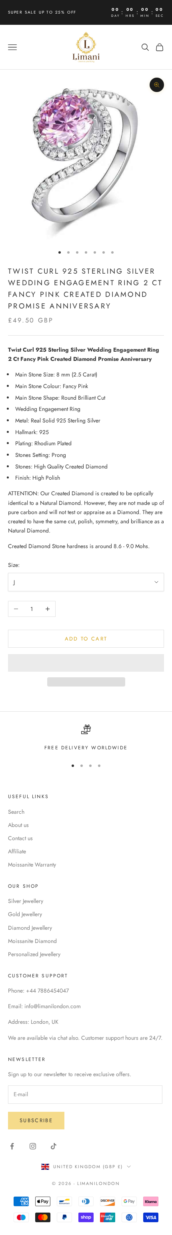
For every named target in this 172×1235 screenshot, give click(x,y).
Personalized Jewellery (34, 954)
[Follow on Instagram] (33, 1146)
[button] (86, 663)
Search (16, 812)
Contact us (20, 838)
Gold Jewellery (25, 914)
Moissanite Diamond (32, 941)
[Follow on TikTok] (54, 1146)
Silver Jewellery (25, 901)
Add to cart (86, 639)
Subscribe (36, 1120)
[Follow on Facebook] (12, 1146)
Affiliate (17, 851)
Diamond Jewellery (30, 928)
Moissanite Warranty (32, 865)
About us (18, 825)
